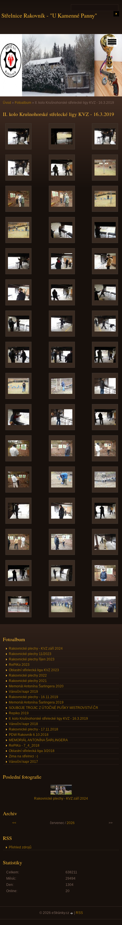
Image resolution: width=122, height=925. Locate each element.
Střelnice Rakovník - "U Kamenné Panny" (49, 15)
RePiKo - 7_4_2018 (24, 745)
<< (14, 823)
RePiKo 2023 (19, 665)
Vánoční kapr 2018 (23, 724)
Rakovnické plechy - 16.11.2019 (33, 697)
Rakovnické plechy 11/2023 (30, 654)
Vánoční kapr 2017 (23, 762)
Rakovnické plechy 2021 (28, 681)
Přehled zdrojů (20, 847)
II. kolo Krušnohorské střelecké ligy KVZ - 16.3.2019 (48, 719)
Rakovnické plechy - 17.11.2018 (33, 729)
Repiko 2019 (19, 713)
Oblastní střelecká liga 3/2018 (31, 751)
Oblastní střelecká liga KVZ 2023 (34, 670)
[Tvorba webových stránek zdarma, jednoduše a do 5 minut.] (72, 913)
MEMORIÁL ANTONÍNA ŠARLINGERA (38, 740)
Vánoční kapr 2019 (23, 692)
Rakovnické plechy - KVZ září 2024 (36, 649)
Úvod (7, 103)
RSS (79, 913)
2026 (71, 823)
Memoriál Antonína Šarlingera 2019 (36, 702)
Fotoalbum (23, 103)
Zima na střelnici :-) (23, 756)
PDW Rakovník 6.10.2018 (29, 735)
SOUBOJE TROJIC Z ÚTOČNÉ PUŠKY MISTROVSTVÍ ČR (53, 708)
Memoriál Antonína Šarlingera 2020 (36, 686)
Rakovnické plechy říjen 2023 (31, 659)
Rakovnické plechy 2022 (28, 675)
